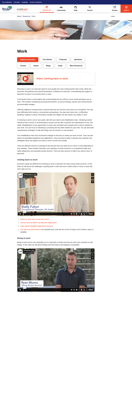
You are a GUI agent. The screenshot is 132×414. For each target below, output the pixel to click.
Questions (78, 59)
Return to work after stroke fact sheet (34, 219)
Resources (26, 16)
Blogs (48, 66)
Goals (60, 66)
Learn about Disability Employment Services (36, 226)
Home (19, 16)
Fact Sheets (47, 59)
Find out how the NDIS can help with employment (38, 223)
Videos (36, 66)
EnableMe (25, 2)
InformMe (17, 2)
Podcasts (63, 59)
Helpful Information (27, 59)
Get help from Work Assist (30, 229)
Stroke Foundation (36, 2)
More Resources (76, 66)
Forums (23, 66)
